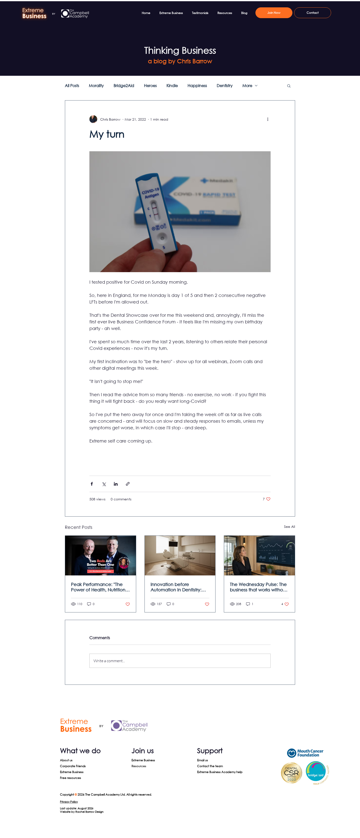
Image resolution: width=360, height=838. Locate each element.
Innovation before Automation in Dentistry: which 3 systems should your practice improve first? (180, 587)
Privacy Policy (69, 802)
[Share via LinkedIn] (115, 484)
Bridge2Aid (124, 85)
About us (66, 760)
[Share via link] (127, 484)
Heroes (150, 85)
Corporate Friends (73, 766)
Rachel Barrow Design (89, 812)
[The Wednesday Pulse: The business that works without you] (259, 555)
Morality (96, 85)
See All (289, 526)
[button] (289, 86)
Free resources (70, 778)
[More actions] (268, 119)
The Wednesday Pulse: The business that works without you (258, 587)
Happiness (197, 85)
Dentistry (225, 85)
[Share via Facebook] (91, 484)
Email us (202, 760)
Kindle (172, 85)
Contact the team (210, 766)
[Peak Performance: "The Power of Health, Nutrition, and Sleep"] (100, 555)
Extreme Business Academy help (219, 772)
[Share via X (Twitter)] (103, 484)
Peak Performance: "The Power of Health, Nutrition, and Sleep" (99, 587)
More (247, 85)
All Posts (72, 85)
